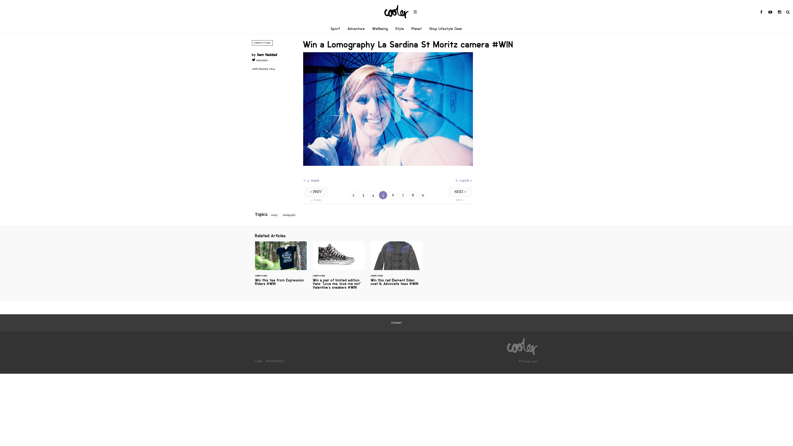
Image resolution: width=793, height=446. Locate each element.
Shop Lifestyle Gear (445, 28)
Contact (396, 322)
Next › (460, 192)
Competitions (262, 43)
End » (460, 200)
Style (399, 28)
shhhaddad (261, 60)
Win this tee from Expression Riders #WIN (281, 266)
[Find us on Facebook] (761, 12)
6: (464, 181)
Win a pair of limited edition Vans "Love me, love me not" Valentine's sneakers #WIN (338, 267)
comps (274, 215)
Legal (258, 361)
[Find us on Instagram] (779, 12)
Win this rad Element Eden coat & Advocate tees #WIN (396, 266)
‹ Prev (316, 192)
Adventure (356, 28)
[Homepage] (522, 345)
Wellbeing (380, 28)
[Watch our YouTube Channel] (770, 12)
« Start (316, 200)
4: (311, 181)
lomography (289, 215)
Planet (417, 28)
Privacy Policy (275, 361)
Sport (335, 28)
